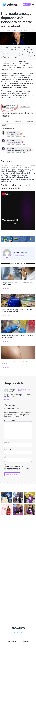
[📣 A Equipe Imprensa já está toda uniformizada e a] (18, 509)
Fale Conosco (24, 641)
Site (5, 457)
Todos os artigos (19, 255)
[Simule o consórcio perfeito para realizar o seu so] (6, 497)
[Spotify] (14, 632)
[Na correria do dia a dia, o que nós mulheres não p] (6, 509)
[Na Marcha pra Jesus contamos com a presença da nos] (18, 497)
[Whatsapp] (20, 632)
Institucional (12, 641)
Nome (7, 442)
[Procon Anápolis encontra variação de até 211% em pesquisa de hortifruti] (18, 300)
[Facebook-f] (16, 632)
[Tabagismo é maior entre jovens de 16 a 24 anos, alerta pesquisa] (18, 273)
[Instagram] (18, 632)
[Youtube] (22, 632)
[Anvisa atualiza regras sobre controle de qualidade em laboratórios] (18, 326)
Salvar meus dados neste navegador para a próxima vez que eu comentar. (16, 468)
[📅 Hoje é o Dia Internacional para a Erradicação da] (29, 509)
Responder (6, 399)
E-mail (7, 450)
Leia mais (5, 289)
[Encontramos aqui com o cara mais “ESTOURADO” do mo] (29, 497)
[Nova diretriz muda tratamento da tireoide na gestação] (18, 352)
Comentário (9, 420)
